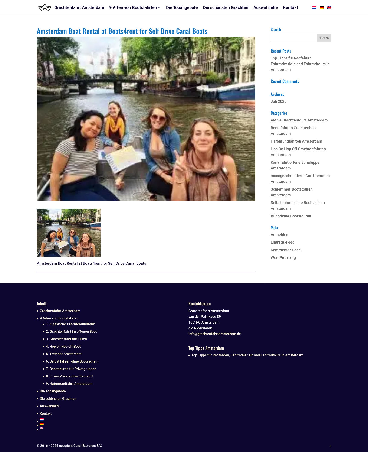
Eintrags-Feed (283, 242)
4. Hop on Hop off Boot (63, 346)
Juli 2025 (278, 101)
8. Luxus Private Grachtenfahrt (69, 376)
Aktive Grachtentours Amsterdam (299, 120)
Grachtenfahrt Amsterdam (60, 311)
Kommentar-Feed (286, 250)
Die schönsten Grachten (58, 399)
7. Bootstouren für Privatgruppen (71, 369)
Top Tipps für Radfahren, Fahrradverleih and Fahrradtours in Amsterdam (300, 64)
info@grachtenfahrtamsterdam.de (214, 334)
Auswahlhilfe (50, 406)
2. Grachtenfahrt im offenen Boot (71, 331)
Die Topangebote (53, 391)
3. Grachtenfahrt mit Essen (66, 339)
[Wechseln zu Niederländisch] (110, 419)
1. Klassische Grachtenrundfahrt (70, 324)
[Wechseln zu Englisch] (110, 428)
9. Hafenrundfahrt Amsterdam (69, 384)
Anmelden (279, 234)
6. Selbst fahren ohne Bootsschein (72, 361)
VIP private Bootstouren (291, 216)
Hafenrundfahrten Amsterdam (296, 141)
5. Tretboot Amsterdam (64, 354)
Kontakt (46, 414)
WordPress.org (283, 257)
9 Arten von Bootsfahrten (59, 318)
